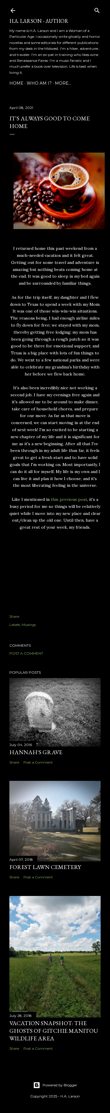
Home (16, 83)
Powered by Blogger (60, 1085)
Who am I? (39, 83)
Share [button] (14, 616)
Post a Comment (26, 653)
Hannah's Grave (35, 752)
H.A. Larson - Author (38, 21)
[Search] (97, 9)
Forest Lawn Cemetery (45, 867)
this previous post (69, 499)
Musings (29, 624)
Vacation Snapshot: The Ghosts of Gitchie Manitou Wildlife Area (53, 1030)
